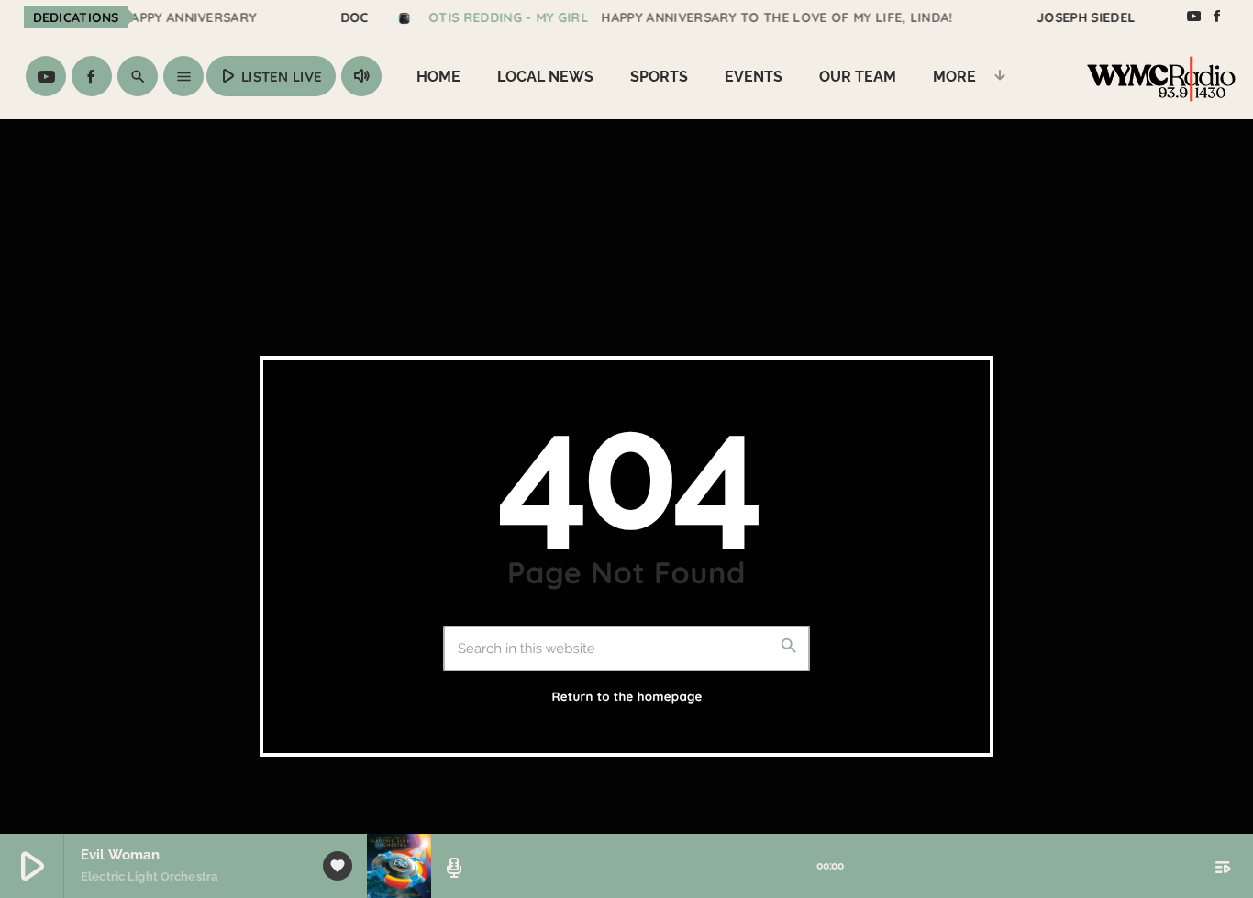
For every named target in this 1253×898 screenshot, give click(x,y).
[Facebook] (1217, 16)
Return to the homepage (626, 697)
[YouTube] (1193, 16)
